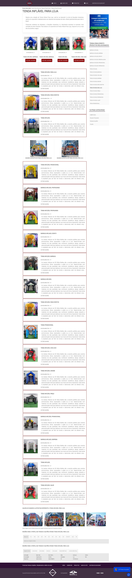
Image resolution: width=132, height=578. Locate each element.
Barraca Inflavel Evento (46, 8)
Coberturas (93, 114)
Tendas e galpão (94, 121)
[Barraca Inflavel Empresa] (31, 452)
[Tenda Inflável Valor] (31, 498)
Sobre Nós (64, 3)
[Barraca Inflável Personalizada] (75, 519)
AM (72, 536)
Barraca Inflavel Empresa (56, 8)
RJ (31, 536)
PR (45, 536)
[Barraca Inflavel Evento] (31, 246)
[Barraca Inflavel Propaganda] (31, 200)
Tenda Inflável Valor (95, 100)
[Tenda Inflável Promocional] (31, 177)
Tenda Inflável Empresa (95, 78)
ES (38, 536)
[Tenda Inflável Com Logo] (31, 360)
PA (76, 536)
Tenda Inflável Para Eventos (97, 84)
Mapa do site (84, 565)
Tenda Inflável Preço (95, 90)
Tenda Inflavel (93, 69)
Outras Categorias (97, 110)
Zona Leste (55, 551)
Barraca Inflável (94, 50)
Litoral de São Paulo (73, 551)
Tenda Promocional (94, 103)
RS (52, 536)
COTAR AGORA (31, 60)
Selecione (26, 536)
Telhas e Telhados (94, 118)
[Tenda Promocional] (31, 338)
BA (59, 536)
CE (63, 536)
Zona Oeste (41, 551)
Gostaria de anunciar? (98, 3)
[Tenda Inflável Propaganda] (31, 223)
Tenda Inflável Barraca (96, 72)
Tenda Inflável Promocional (97, 94)
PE (56, 536)
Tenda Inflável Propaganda (96, 97)
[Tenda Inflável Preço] (31, 406)
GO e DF (68, 536)
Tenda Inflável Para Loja (36, 8)
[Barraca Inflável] (31, 292)
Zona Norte (34, 551)
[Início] (29, 3)
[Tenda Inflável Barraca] (31, 269)
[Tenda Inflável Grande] (31, 383)
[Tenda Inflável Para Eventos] (31, 315)
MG (34, 536)
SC (49, 536)
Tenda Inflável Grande (95, 81)
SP (41, 536)
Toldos (91, 124)
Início (54, 3)
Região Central (27, 551)
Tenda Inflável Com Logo (96, 75)
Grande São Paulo (63, 551)
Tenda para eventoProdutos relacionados (99, 44)
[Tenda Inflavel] (31, 475)
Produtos (76, 3)
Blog (86, 3)
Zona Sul (48, 551)
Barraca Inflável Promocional (97, 62)
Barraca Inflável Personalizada (98, 59)
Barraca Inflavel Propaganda (97, 65)
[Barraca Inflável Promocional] (31, 429)
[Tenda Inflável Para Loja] (38, 148)
